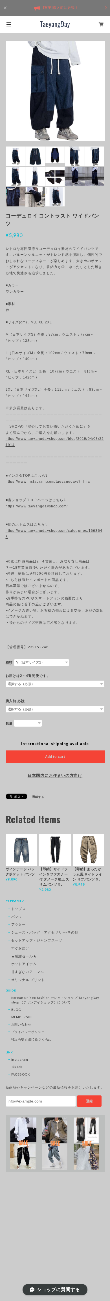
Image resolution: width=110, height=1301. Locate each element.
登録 (89, 1101)
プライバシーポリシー (28, 1032)
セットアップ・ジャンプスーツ (36, 940)
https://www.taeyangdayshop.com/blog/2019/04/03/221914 (55, 442)
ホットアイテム (24, 964)
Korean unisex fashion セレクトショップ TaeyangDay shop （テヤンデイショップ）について (55, 1000)
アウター (18, 924)
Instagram (19, 1059)
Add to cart (55, 757)
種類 (9, 663)
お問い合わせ (21, 1024)
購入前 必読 (15, 701)
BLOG (16, 1009)
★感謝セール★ (24, 956)
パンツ (16, 917)
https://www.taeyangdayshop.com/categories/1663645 (54, 534)
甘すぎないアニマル (27, 972)
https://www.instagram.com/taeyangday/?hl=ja (48, 482)
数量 (9, 723)
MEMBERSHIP (22, 1017)
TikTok (17, 1067)
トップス (18, 909)
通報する (38, 796)
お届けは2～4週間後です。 (28, 676)
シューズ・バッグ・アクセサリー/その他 (44, 932)
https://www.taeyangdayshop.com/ (37, 506)
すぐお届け (20, 948)
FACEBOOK (20, 1074)
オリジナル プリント (28, 980)
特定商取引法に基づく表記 (31, 1039)
